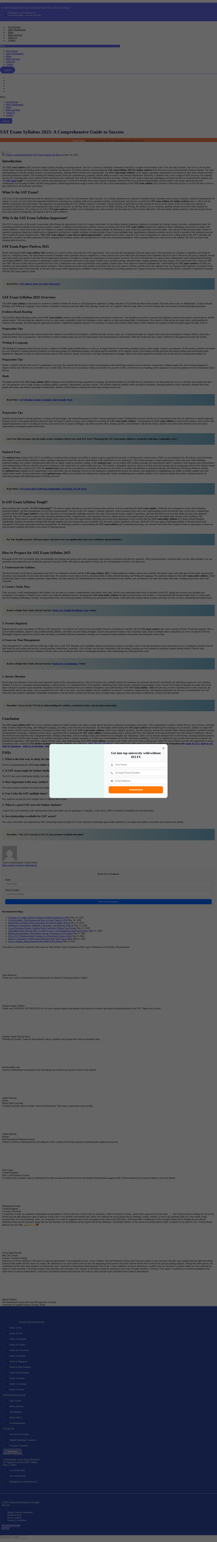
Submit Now (136, 789)
